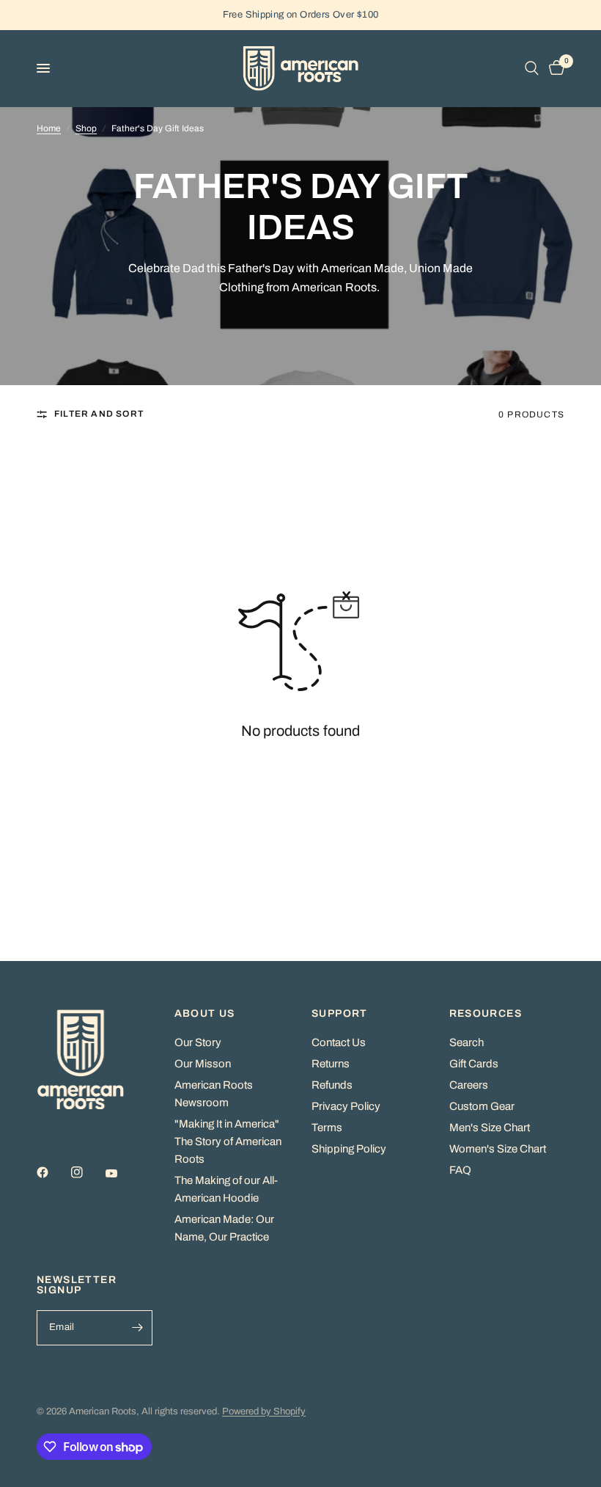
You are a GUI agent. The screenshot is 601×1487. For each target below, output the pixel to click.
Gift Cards (473, 1064)
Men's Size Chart (489, 1127)
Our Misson (202, 1064)
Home (49, 128)
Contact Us (338, 1042)
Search (466, 1042)
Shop (86, 128)
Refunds (332, 1085)
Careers (468, 1085)
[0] (554, 68)
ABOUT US (204, 1014)
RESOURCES (486, 1014)
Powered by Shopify (264, 1411)
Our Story (197, 1042)
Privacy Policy (345, 1106)
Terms (326, 1127)
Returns (330, 1064)
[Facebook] (53, 1172)
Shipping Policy (348, 1149)
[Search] (532, 68)
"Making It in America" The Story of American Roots (227, 1141)
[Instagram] (87, 1172)
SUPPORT (339, 1014)
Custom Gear (482, 1106)
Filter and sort (99, 414)
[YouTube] (122, 1174)
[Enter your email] (137, 1327)
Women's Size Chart (497, 1149)
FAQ (460, 1170)
